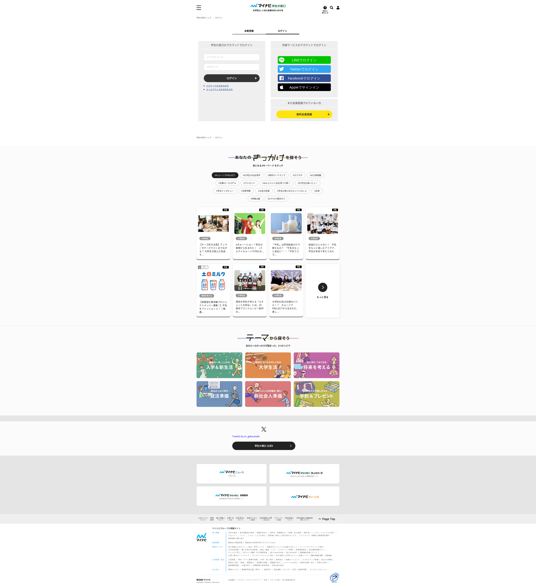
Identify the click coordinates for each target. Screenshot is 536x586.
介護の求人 (246, 565)
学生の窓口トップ (204, 18)
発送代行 (267, 570)
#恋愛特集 (246, 191)
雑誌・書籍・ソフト (268, 550)
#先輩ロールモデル (227, 183)
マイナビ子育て (234, 552)
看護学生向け (262, 533)
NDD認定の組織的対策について (305, 519)
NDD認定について (289, 519)
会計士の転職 (326, 560)
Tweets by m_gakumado (246, 436)
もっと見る (322, 297)
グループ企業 (275, 580)
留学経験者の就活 (247, 533)
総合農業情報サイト (317, 550)
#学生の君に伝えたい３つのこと (292, 191)
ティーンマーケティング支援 (311, 547)
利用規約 (212, 519)
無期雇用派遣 (233, 565)
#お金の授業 (264, 191)
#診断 (317, 191)
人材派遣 (231, 560)
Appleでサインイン (304, 87)
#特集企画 (255, 199)
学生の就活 (232, 533)
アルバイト (232, 535)
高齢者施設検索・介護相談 (321, 555)
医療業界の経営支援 (261, 565)
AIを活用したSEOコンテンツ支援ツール (292, 555)
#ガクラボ (297, 175)
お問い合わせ (230, 519)
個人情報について (220, 519)
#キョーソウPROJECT (225, 175)
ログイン (282, 31)
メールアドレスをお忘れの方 (219, 89)
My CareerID (291, 552)
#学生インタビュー (225, 191)
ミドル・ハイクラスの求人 (324, 533)
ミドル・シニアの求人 (256, 535)
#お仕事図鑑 (315, 175)
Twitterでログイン (304, 69)
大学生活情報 (233, 550)
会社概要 (231, 580)
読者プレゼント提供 (252, 519)
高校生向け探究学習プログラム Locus (260, 543)
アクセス (240, 580)
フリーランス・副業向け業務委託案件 (314, 535)
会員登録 (249, 31)
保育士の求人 (322, 563)
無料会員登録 (304, 114)
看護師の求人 (275, 563)
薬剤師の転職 (262, 563)
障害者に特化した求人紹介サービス (282, 535)
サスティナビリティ (254, 580)
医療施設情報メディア (308, 552)
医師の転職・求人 (307, 563)
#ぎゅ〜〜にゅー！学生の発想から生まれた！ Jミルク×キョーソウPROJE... (250, 248)
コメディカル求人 (290, 563)
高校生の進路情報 (235, 543)
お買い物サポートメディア (238, 555)
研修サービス (233, 570)
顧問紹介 (250, 563)
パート (242, 535)
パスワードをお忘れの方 (217, 86)
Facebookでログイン (304, 78)
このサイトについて (203, 519)
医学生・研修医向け (278, 533)
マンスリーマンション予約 (262, 555)
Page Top (328, 519)
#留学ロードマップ (276, 175)
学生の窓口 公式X (264, 446)
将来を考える (206, 296)
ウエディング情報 (286, 550)
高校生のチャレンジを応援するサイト (282, 547)
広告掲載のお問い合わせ (266, 519)
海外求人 (307, 533)
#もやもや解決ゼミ (276, 199)
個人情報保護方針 (289, 580)
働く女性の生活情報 (249, 550)
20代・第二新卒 (266, 560)
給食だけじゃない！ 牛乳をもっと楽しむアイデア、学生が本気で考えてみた (322, 248)
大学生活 (204, 238)
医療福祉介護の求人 (236, 538)
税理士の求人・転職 (236, 563)
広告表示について (240, 519)
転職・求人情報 (295, 533)
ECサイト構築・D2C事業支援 (255, 552)
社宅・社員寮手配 (299, 570)
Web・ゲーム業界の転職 (248, 560)
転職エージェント (293, 560)
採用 (265, 580)
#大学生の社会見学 (251, 175)
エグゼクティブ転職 (310, 560)
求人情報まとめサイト (237, 547)
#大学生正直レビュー (307, 183)
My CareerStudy (276, 552)
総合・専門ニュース (256, 547)
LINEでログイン (304, 60)
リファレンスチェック (318, 570)
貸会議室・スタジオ (282, 570)
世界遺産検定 (301, 550)
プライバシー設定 (278, 519)
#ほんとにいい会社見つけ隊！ (276, 183)
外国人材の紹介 (278, 565)
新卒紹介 (279, 560)
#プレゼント (249, 183)
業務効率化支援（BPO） (251, 570)
